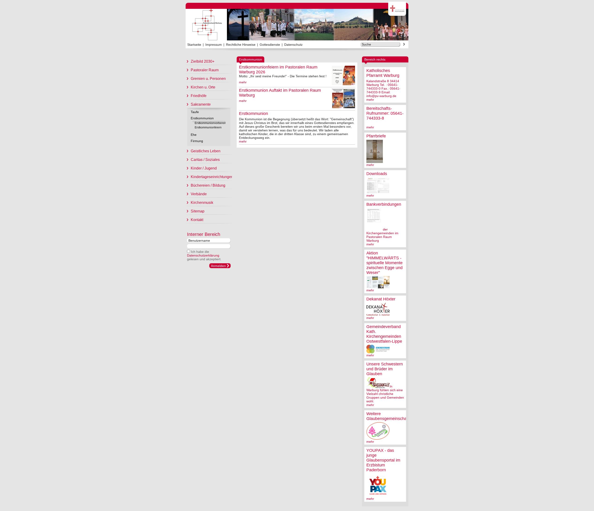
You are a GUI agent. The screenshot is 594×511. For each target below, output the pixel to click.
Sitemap (197, 211)
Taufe (195, 112)
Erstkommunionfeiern (208, 127)
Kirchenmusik (202, 203)
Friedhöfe (199, 96)
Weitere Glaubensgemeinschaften (390, 416)
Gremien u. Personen (208, 79)
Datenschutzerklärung (203, 255)
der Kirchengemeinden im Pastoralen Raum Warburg (382, 235)
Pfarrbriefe (376, 136)
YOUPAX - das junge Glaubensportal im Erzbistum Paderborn (383, 460)
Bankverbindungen (383, 204)
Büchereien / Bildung (208, 185)
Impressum (213, 44)
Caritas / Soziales (205, 160)
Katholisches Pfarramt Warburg (382, 73)
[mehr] (374, 161)
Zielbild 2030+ (202, 61)
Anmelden (218, 266)
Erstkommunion (202, 118)
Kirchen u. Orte (203, 87)
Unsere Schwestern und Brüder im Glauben (384, 369)
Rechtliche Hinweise (240, 44)
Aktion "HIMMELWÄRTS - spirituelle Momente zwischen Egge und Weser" (384, 263)
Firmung (197, 141)
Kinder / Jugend (204, 168)
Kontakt (197, 220)
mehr (370, 99)
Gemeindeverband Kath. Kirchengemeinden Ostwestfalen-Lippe (384, 334)
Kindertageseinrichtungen (211, 177)
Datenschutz (293, 44)
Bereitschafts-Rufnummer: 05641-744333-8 (385, 113)
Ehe (194, 135)
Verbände (199, 194)
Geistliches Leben (205, 151)
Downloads (376, 173)
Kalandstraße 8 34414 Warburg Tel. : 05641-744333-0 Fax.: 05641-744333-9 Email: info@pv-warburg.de (383, 88)
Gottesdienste (270, 44)
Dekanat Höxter (380, 299)
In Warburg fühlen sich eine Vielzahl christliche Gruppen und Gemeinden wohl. (385, 393)
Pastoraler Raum (205, 70)
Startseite (194, 44)
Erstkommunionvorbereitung (210, 123)
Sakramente (201, 104)
